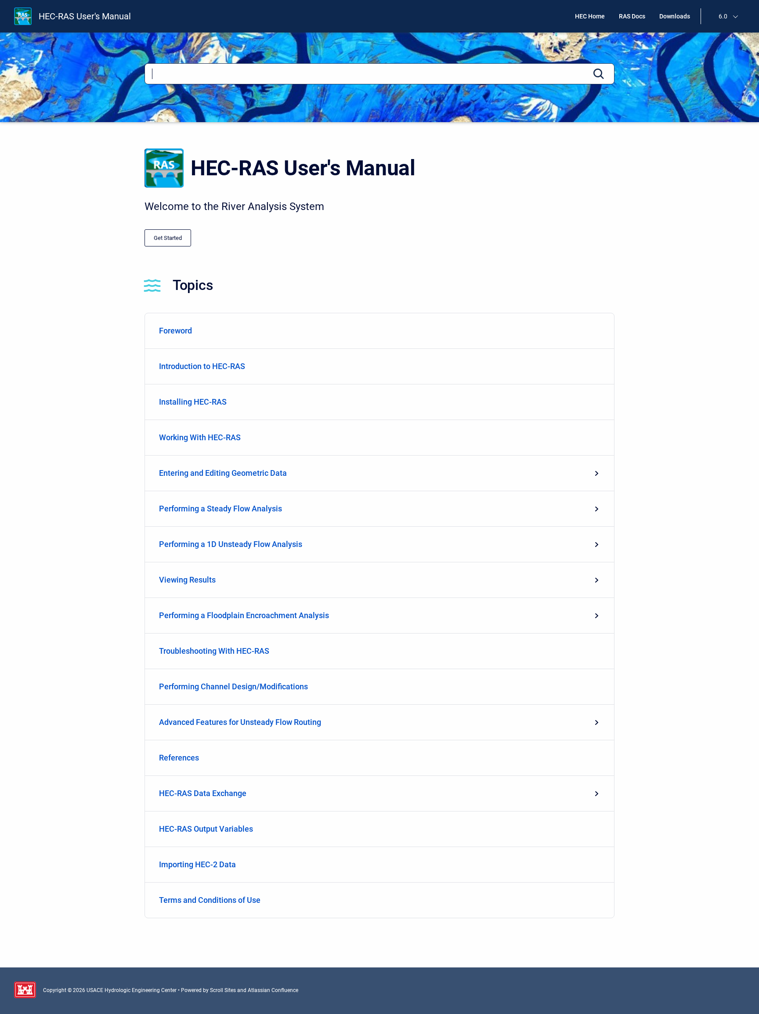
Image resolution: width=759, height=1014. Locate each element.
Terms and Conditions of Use (209, 900)
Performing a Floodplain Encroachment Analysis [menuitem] (244, 615)
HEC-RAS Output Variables (206, 828)
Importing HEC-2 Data (197, 864)
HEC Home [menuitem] (590, 16)
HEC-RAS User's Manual (85, 16)
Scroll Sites (223, 990)
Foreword (175, 330)
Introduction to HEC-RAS (202, 366)
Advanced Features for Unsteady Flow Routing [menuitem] (240, 722)
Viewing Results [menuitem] (187, 579)
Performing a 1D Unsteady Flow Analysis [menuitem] (230, 544)
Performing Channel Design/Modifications (233, 686)
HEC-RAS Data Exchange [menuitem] (202, 793)
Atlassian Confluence (273, 990)
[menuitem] (379, 331)
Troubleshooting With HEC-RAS (214, 650)
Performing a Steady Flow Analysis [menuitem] (220, 508)
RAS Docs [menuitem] (632, 16)
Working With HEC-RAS (200, 437)
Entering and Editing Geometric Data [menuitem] (223, 473)
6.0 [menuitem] (723, 16)
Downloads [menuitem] (674, 16)
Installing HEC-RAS (193, 401)
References (179, 757)
